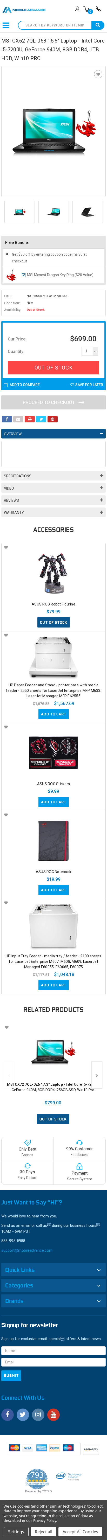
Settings (16, 1532)
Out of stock (53, 622)
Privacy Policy (44, 1520)
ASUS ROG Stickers (53, 784)
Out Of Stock (54, 368)
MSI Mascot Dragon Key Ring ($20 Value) (60, 275)
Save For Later (89, 385)
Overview (13, 434)
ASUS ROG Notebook (53, 872)
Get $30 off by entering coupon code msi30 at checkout (49, 257)
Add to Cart (53, 714)
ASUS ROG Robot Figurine (53, 604)
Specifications (17, 476)
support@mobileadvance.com (26, 1250)
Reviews (11, 500)
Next (100, 212)
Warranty (14, 513)
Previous (6, 212)
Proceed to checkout (49, 402)
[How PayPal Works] (45, 1450)
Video (9, 488)
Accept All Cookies (80, 1532)
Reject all (43, 1532)
